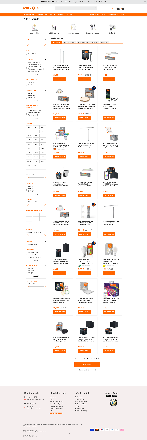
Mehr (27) (36, 194)
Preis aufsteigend (69, 42)
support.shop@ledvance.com (35, 400)
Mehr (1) (36, 118)
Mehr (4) (36, 260)
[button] (87, 40)
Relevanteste (56, 42)
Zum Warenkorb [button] (60, 79)
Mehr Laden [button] (87, 364)
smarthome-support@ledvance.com (34, 407)
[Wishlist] (117, 8)
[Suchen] (76, 8)
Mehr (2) (36, 101)
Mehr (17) (36, 74)
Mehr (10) (36, 276)
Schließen (145, 2)
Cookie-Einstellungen (81, 404)
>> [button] (99, 359)
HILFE (122, 14)
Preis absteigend (83, 42)
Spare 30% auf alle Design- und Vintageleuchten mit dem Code (73, 2)
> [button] (96, 359)
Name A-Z (94, 42)
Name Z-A (104, 42)
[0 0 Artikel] (121, 8)
